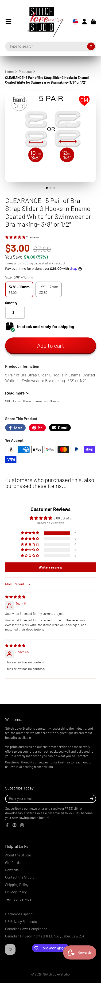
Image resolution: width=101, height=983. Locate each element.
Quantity (11, 303)
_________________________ (25, 907)
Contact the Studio (19, 877)
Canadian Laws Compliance (26, 929)
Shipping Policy (16, 884)
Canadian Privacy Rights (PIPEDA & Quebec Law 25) (44, 936)
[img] (15, 597)
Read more (15, 393)
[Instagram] (22, 825)
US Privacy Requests (21, 921)
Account (84, 21)
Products (25, 72)
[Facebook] (7, 825)
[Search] (91, 46)
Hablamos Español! (19, 914)
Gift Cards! (13, 862)
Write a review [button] (50, 567)
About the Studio (18, 855)
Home (9, 72)
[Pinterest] (14, 825)
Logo (41, 21)
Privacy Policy (16, 892)
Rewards (12, 870)
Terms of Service (18, 899)
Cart (93, 21)
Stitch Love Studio (56, 974)
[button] (15, 237)
